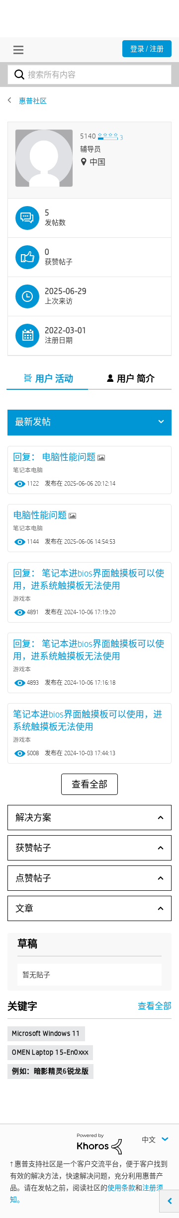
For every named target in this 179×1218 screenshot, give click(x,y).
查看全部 (89, 784)
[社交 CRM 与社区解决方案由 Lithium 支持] (99, 1143)
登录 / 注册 (147, 48)
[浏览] (15, 49)
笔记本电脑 (28, 470)
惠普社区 (33, 100)
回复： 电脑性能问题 (55, 457)
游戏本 (22, 598)
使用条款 (121, 1187)
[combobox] (89, 74)
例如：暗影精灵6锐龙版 (50, 1071)
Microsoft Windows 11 (46, 1033)
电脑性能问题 (41, 515)
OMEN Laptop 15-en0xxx (50, 1052)
